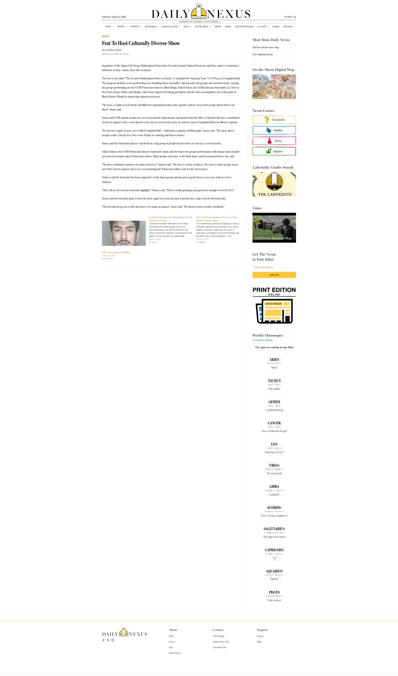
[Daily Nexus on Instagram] (112, 640)
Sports (121, 26)
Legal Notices (175, 653)
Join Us (172, 641)
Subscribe (274, 274)
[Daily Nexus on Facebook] (103, 640)
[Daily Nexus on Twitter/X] (108, 640)
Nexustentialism (244, 26)
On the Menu (202, 26)
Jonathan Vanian (113, 49)
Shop (259, 641)
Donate (260, 636)
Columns (287, 26)
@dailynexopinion (264, 340)
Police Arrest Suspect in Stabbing (116, 252)
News (108, 26)
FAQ (171, 647)
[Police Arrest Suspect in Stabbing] (124, 233)
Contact (218, 629)
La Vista (261, 26)
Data (186, 26)
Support (262, 629)
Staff (171, 636)
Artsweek (150, 26)
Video (228, 26)
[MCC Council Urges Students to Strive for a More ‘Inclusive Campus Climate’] (219, 230)
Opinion (135, 26)
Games (275, 26)
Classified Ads (219, 647)
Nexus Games (263, 110)
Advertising (218, 636)
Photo (218, 26)
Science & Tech (170, 26)
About (173, 629)
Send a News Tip (221, 641)
